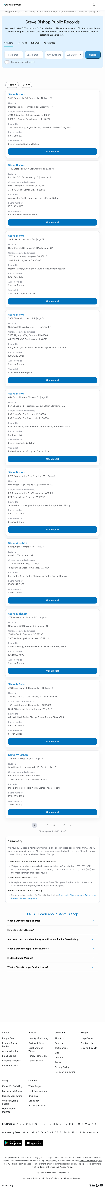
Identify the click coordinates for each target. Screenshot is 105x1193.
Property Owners (37, 1105)
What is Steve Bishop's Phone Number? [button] (28, 948)
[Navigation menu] (100, 5)
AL (28, 1132)
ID (77, 1132)
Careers (59, 1043)
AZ (37, 1132)
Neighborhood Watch (35, 1049)
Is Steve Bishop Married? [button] (20, 958)
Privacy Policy (62, 1067)
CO (47, 1132)
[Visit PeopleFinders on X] (90, 1185)
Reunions (33, 1096)
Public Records (10, 1065)
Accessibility (7, 1185)
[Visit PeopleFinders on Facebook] (98, 1185)
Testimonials (61, 1048)
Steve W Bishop (18, 755)
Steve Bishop (16, 94)
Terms (58, 1062)
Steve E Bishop (17, 613)
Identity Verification (12, 1096)
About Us (59, 1038)
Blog (57, 1052)
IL (80, 1132)
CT (51, 1132)
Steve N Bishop (17, 684)
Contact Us (87, 1043)
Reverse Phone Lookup (10, 1045)
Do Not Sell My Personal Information (53, 1172)
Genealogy (34, 1100)
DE (56, 1132)
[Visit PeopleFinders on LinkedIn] (94, 1185)
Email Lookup (9, 1055)
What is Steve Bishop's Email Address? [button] (27, 967)
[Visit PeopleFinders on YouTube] (101, 1185)
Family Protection (37, 1055)
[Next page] (70, 825)
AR (32, 1132)
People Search (12, 11)
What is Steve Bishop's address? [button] (24, 920)
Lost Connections (37, 1091)
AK (24, 1132)
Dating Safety (35, 1060)
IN (84, 1132)
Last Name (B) (31, 11)
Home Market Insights (9, 1110)
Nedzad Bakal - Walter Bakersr (58, 11)
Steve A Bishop (17, 543)
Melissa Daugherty (28, 898)
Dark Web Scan (36, 1043)
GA (65, 1132)
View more (92, 1132)
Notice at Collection (65, 1072)
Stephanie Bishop (67, 895)
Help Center (87, 1038)
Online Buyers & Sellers (10, 1102)
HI (69, 1132)
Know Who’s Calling (12, 1086)
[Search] (94, 5)
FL (60, 1132)
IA (73, 1132)
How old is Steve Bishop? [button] (20, 930)
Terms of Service (47, 1167)
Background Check (12, 1091)
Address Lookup (10, 1051)
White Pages (34, 1086)
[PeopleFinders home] (12, 4)
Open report (52, 151)
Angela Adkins (84, 895)
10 (64, 825)
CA (42, 1132)
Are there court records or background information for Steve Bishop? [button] (43, 939)
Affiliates (59, 1057)
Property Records (11, 1060)
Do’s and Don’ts (89, 1048)
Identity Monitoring (38, 1038)
